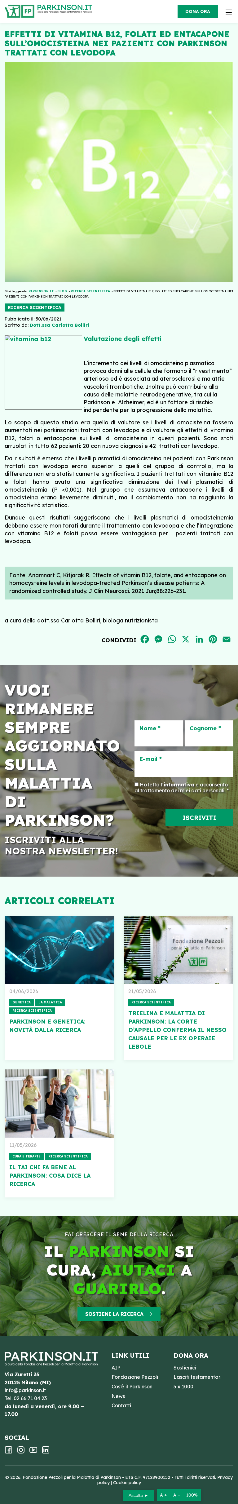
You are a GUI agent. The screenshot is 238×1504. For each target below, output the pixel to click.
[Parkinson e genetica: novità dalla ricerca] (59, 950)
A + (163, 1495)
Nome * (150, 728)
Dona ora (197, 11)
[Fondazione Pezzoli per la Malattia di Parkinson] (66, 9)
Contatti (121, 1405)
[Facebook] (8, 1452)
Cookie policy (127, 1482)
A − (176, 1495)
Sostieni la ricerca (114, 1314)
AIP (116, 1368)
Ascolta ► (138, 1495)
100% (192, 1495)
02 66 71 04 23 (30, 1398)
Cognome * (205, 728)
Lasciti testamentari (198, 1377)
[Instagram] (21, 1452)
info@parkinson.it (25, 1390)
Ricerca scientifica (34, 307)
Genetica (21, 1002)
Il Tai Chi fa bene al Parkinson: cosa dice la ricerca (49, 1176)
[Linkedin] (46, 1452)
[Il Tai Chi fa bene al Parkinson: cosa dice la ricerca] (59, 1103)
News (118, 1396)
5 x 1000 (183, 1386)
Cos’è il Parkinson (132, 1386)
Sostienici (185, 1368)
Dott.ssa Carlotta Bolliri (59, 325)
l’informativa (177, 784)
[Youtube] (33, 1452)
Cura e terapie (26, 1156)
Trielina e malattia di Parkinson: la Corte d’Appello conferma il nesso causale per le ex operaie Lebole (177, 1030)
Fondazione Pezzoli (135, 1377)
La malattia (50, 1002)
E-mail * (150, 759)
